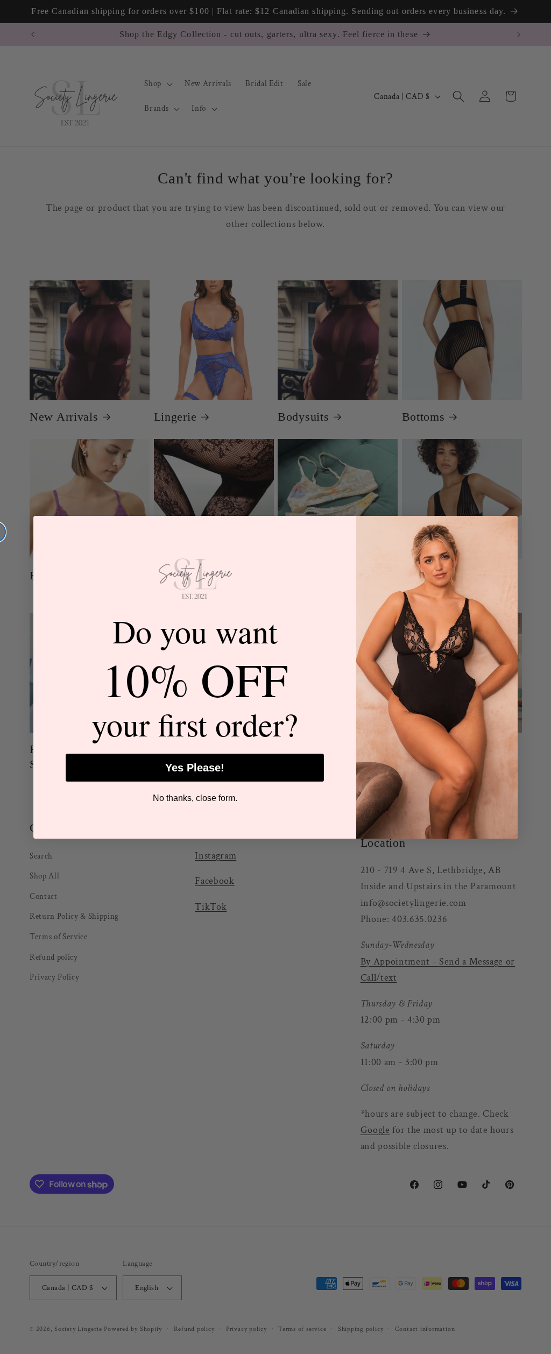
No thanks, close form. (195, 798)
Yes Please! (194, 768)
